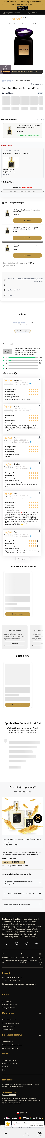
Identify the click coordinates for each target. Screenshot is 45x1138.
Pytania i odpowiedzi (9, 1063)
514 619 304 (34, 13)
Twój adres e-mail (9, 1092)
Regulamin (25, 1098)
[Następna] (43, 5)
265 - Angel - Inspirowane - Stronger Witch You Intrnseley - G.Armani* (25, 228)
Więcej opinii (22, 559)
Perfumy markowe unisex (15, 153)
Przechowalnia (7, 1030)
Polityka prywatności (9, 1005)
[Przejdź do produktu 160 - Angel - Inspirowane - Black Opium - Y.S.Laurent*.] (17, 676)
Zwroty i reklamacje (9, 1008)
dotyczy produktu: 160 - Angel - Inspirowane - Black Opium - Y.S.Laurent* (24, 764)
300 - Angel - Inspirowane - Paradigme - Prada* (27, 245)
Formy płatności (8, 1042)
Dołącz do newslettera (12, 1095)
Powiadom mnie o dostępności (24, 191)
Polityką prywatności (15, 1103)
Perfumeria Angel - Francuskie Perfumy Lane (16, 24)
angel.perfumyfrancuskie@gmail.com (20, 984)
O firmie (5, 1067)
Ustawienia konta (8, 1026)
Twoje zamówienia (9, 1020)
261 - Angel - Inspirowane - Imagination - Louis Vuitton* (27, 210)
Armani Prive (38, 84)
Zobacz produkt (17, 614)
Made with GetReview (36, 1125)
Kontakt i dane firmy (9, 1060)
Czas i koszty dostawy (10, 1048)
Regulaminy (6, 1001)
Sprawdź (14, 644)
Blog (3, 1070)
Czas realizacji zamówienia (12, 1045)
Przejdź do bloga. (10, 844)
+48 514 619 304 (13, 862)
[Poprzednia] (2, 5)
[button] (22, 314)
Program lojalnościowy (10, 1023)
